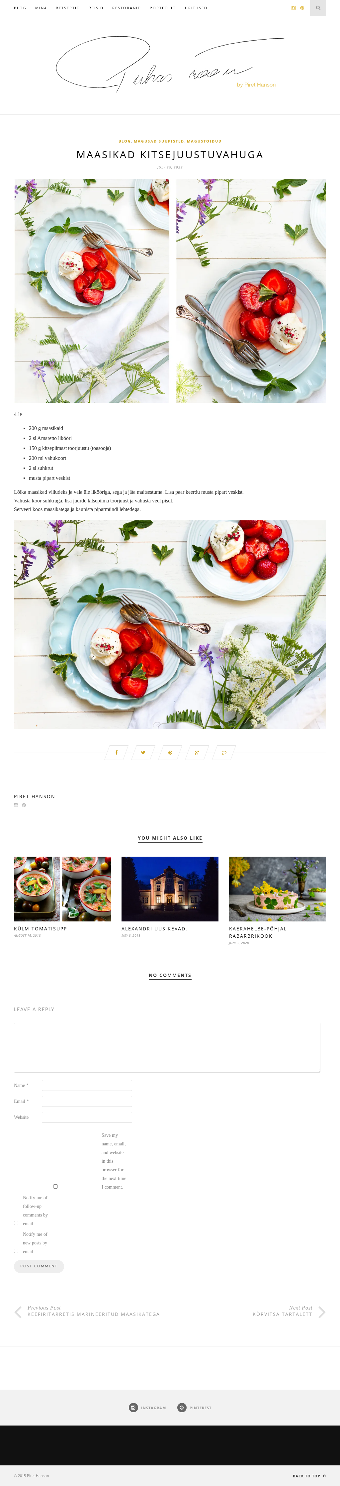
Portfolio (163, 7)
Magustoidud (204, 141)
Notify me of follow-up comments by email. (35, 1210)
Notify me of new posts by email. (35, 1243)
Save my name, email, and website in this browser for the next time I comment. (114, 1161)
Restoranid (126, 7)
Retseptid (68, 7)
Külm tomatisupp (40, 928)
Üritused (196, 7)
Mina (41, 7)
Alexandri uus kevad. (155, 928)
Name (21, 1085)
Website (21, 1117)
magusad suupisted (159, 141)
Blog (20, 7)
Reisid (96, 7)
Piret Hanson (34, 796)
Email (21, 1101)
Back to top (307, 1475)
